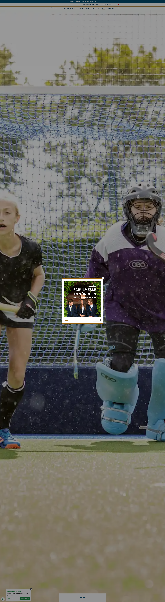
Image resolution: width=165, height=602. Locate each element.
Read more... (96, 320)
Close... (66, 320)
